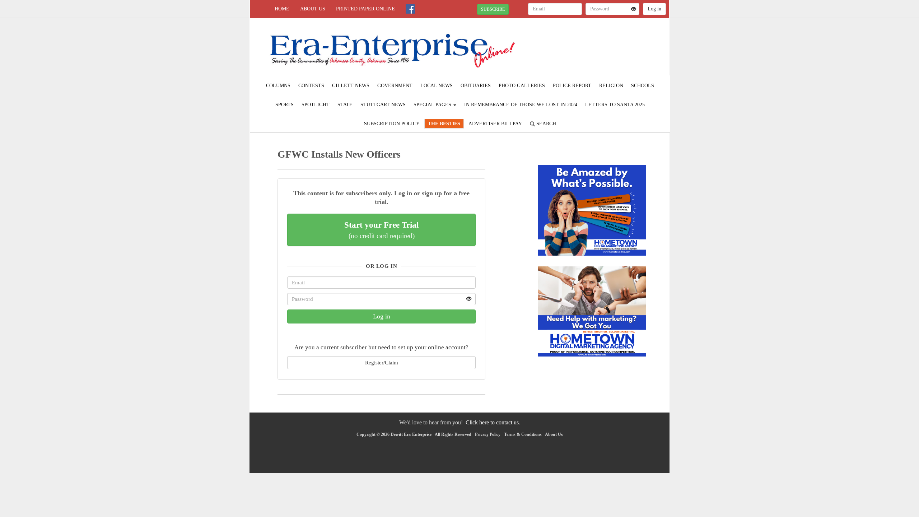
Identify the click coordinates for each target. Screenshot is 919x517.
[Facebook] (410, 9)
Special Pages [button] (433, 104)
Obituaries (476, 85)
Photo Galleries (522, 85)
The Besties (444, 123)
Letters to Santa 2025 (615, 104)
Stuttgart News (383, 104)
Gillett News (350, 85)
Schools (642, 85)
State (345, 104)
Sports (284, 104)
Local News (436, 85)
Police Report (572, 85)
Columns (278, 85)
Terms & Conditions (523, 434)
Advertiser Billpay (495, 123)
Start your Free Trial (381, 229)
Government (394, 85)
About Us (312, 8)
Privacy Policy (487, 434)
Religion (611, 85)
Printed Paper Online (365, 8)
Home (282, 8)
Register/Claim (381, 362)
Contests (311, 85)
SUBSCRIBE (493, 9)
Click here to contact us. (493, 422)
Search (545, 123)
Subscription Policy (392, 123)
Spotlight (316, 104)
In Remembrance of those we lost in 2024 (520, 104)
